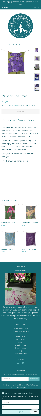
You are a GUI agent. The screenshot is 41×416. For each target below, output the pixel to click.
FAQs (20, 334)
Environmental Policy (20, 328)
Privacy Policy (20, 337)
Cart (38, 7)
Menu (6, 7)
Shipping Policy (20, 345)
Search (20, 342)
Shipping (15, 105)
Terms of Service (20, 354)
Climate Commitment (20, 331)
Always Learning (20, 270)
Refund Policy (20, 340)
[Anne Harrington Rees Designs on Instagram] (23, 364)
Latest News (20, 267)
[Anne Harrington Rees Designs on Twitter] (18, 364)
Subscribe (34, 379)
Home (3, 45)
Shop (20, 351)
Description (9, 120)
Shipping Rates (26, 120)
